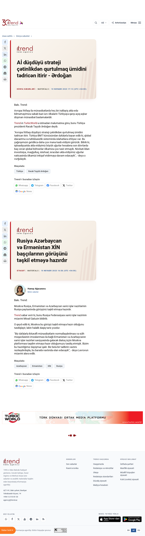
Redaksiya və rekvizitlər (103, 468)
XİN (49, 366)
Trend (17, 123)
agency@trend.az (10, 500)
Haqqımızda (98, 464)
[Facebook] (12, 519)
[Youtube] (24, 519)
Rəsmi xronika (72, 468)
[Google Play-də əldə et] (132, 519)
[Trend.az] (12, 23)
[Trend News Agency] (11, 461)
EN (128, 530)
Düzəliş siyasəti (99, 481)
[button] (5, 42)
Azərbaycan (21, 366)
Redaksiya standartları (103, 476)
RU (139, 530)
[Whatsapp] (5, 519)
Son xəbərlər (71, 464)
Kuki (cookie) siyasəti (129, 479)
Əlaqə (95, 472)
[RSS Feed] (43, 519)
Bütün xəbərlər (33, 292)
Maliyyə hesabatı (100, 485)
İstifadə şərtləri (126, 464)
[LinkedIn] (37, 519)
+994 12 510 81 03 (10, 497)
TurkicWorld (30, 123)
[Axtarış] (96, 23)
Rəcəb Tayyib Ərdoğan (38, 171)
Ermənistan (37, 366)
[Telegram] (30, 519)
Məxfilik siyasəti (127, 468)
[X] (18, 519)
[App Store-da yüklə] (110, 519)
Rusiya (59, 366)
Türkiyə (19, 171)
